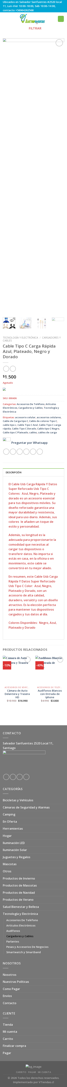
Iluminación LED (14, 843)
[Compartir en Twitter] (20, 452)
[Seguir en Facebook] (6, 777)
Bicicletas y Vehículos (18, 800)
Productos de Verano (18, 900)
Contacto (9, 1003)
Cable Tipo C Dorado (24, 428)
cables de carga (47, 432)
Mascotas (10, 864)
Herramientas (13, 829)
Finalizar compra (14, 1046)
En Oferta (10, 822)
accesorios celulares (49, 417)
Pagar (7, 1053)
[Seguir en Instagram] (13, 777)
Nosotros (9, 975)
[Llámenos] (26, 777)
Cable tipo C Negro (48, 428)
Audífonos (13, 931)
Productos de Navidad (19, 893)
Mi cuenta (10, 1032)
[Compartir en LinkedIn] (40, 452)
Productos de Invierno (19, 878)
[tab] (33, 472)
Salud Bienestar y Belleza (21, 907)
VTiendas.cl (46, 1082)
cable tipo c (9, 425)
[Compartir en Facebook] (13, 452)
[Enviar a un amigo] (26, 452)
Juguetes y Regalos (16, 857)
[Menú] (5, 18)
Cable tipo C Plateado (15, 432)
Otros (7, 871)
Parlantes (12, 941)
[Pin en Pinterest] (33, 452)
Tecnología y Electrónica (20, 337)
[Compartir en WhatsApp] (6, 452)
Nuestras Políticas (16, 982)
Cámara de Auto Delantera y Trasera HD (17, 694)
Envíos (7, 996)
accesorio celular (25, 417)
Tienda (8, 1025)
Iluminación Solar (15, 850)
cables (33, 432)
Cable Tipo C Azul (27, 425)
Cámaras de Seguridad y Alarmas (26, 807)
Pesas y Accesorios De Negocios (27, 947)
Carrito (8, 1039)
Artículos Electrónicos (20, 925)
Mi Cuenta (44, 1072)
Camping (9, 814)
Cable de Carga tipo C (15, 421)
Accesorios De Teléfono (30, 404)
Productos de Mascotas (20, 885)
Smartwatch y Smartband (23, 952)
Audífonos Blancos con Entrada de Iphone (50, 694)
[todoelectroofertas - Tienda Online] (32, 18)
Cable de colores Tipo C (43, 421)
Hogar (7, 836)
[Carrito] (61, 19)
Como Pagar (11, 989)
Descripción (13, 472)
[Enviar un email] (20, 777)
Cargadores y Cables (30, 407)
